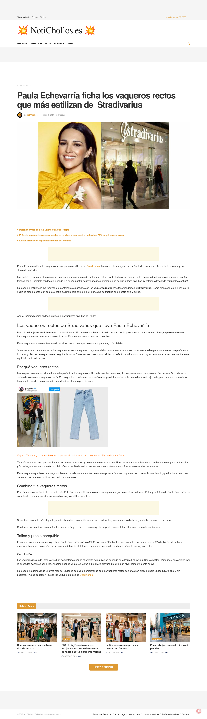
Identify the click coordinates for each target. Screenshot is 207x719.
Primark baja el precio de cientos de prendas (169, 646)
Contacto (186, 714)
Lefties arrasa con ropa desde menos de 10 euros (45, 240)
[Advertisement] (103, 7)
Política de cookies (170, 714)
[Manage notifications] (198, 711)
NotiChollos (32, 114)
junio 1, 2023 (48, 114)
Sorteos (35, 17)
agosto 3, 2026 (70, 656)
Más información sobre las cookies (144, 714)
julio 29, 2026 (113, 652)
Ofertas (43, 17)
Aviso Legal (120, 714)
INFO (70, 43)
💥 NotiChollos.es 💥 (56, 29)
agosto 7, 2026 (25, 652)
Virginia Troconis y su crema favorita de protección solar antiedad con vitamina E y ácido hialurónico (71, 455)
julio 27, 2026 (158, 652)
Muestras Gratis (23, 17)
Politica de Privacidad (102, 714)
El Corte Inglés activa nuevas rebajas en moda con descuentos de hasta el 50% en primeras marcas (71, 235)
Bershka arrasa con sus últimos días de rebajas (44, 229)
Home (19, 85)
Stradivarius (93, 266)
